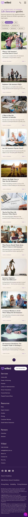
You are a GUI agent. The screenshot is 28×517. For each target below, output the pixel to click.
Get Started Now (20, 368)
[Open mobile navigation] (25, 2)
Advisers (3, 436)
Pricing (3, 416)
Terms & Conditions (6, 476)
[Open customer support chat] (25, 514)
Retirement (13, 28)
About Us (3, 453)
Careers (3, 463)
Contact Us (4, 456)
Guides (3, 413)
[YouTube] (9, 470)
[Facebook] (2, 470)
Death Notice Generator (7, 422)
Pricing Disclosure (22, 484)
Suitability (13, 484)
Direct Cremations (6, 389)
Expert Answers (5, 410)
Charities (3, 433)
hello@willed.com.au (6, 450)
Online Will (4, 377)
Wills (16, 22)
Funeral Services (5, 393)
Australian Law (15, 25)
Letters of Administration (8, 386)
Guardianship (5, 28)
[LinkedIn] (13, 471)
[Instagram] (5, 470)
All (2, 22)
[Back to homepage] (6, 2)
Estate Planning (5, 25)
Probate (3, 383)
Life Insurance (9, 22)
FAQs (2, 407)
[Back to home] (6, 368)
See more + (21, 28)
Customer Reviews (6, 419)
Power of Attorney (6, 380)
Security (3, 460)
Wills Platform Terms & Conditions (10, 480)
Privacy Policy (5, 484)
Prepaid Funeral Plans (7, 396)
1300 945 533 (4, 447)
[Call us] (20, 3)
